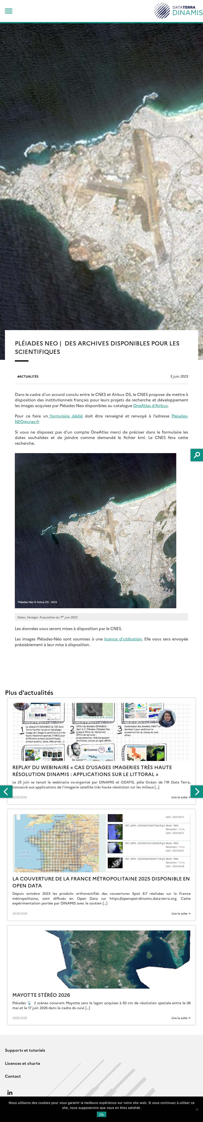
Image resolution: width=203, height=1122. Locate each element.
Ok (101, 1114)
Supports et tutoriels (25, 1050)
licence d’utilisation (123, 638)
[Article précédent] (6, 791)
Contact (13, 1076)
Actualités (28, 376)
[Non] (196, 1109)
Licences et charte (22, 1063)
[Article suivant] (197, 791)
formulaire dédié (65, 415)
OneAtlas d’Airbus (150, 405)
